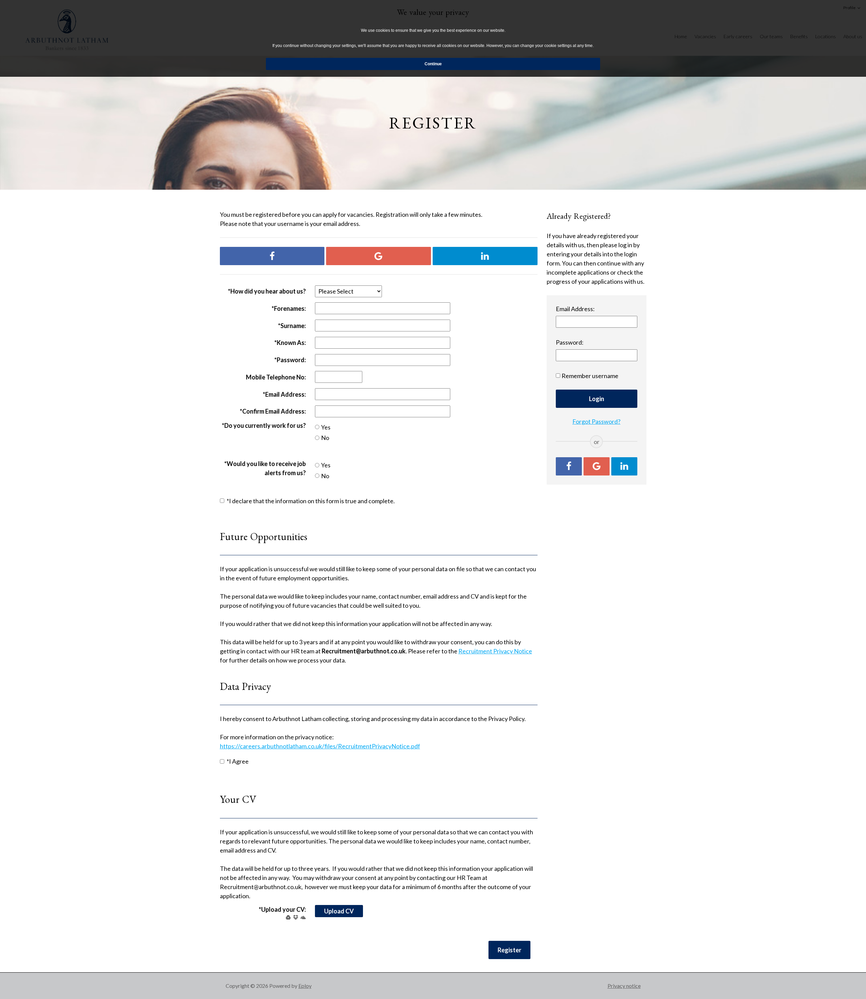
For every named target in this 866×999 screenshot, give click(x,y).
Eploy (305, 985)
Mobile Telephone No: (276, 377)
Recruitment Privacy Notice (495, 651)
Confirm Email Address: (273, 411)
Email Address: (284, 394)
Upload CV (339, 911)
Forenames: (289, 308)
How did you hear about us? (267, 291)
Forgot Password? (596, 421)
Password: (290, 360)
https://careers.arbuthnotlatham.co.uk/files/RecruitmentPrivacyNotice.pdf (320, 746)
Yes (326, 427)
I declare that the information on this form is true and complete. (311, 501)
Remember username (590, 375)
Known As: (290, 342)
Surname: (292, 325)
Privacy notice (624, 985)
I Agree (238, 761)
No (325, 437)
